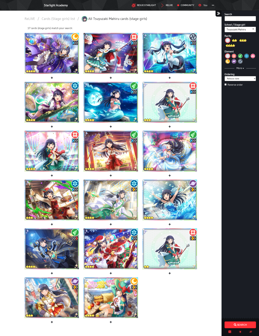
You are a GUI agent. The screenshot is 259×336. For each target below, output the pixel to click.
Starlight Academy (56, 5)
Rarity (228, 35)
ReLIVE (30, 18)
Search (228, 14)
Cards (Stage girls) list (59, 18)
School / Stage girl (235, 24)
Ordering (230, 74)
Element (229, 51)
